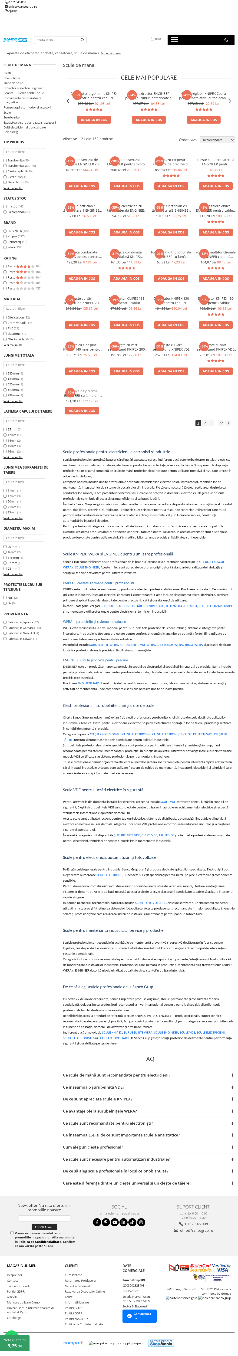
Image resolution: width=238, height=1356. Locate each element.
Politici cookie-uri (76, 1319)
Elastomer (15, 334)
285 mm (13, 373)
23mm (12, 512)
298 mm (13, 395)
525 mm (13, 384)
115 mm (13, 557)
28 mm (12, 568)
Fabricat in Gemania (21, 628)
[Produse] (175, 40)
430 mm (13, 379)
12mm (12, 435)
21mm (12, 507)
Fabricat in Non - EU (21, 633)
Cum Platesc (73, 1275)
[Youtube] (115, 1222)
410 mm (13, 390)
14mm (12, 440)
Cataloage (14, 1318)
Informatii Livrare (77, 1302)
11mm (12, 490)
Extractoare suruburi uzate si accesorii (29, 122)
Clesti (7, 73)
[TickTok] (132, 1222)
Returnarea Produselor (80, 1280)
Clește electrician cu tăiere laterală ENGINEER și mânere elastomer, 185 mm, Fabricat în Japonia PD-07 (126, 208)
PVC (10, 328)
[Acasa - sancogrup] (15, 40)
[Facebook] (97, 1222)
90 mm (12, 547)
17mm (12, 496)
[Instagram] (141, 1222)
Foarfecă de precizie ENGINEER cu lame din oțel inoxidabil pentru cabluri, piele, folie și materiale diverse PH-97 (81, 393)
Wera (11, 247)
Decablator (15, 182)
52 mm (12, 563)
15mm (12, 446)
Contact (12, 1280)
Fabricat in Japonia (20, 622)
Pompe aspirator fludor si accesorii (27, 107)
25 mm (12, 429)
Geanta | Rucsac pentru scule (23, 93)
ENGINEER (15, 231)
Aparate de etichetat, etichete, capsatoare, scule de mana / (53, 53)
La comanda (16, 212)
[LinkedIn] (123, 1222)
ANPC (69, 1297)
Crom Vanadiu (17, 323)
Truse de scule (13, 83)
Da (9, 603)
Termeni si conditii (19, 1286)
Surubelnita (16, 160)
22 (221, 423)
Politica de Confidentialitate (40, 1242)
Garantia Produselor (79, 1286)
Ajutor (12, 11)
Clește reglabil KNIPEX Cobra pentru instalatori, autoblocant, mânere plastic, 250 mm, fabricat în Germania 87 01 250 (203, 95)
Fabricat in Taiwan (20, 639)
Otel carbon (16, 317)
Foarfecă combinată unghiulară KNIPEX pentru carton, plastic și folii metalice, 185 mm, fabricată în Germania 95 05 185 (126, 254)
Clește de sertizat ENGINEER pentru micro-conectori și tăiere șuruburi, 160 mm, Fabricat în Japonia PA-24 (126, 162)
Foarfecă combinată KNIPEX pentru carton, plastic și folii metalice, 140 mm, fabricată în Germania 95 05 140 (82, 254)
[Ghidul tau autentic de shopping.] (73, 1343)
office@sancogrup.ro (22, 6)
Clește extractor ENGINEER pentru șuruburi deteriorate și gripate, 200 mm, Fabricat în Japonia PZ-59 (148, 95)
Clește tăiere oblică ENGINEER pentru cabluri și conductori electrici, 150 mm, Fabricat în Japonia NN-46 (215, 208)
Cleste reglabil (17, 171)
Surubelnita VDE (19, 166)
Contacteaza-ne (143, 1316)
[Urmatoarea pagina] (228, 423)
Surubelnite (11, 117)
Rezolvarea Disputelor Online (85, 1291)
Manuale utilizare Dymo (23, 1302)
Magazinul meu (21, 1265)
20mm (12, 501)
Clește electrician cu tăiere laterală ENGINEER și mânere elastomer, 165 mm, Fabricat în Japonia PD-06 (82, 208)
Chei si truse (11, 78)
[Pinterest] (106, 1222)
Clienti (71, 1265)
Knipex (12, 236)
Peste (12, 266)
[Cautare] (82, 40)
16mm (12, 451)
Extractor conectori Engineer (23, 88)
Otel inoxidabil (18, 339)
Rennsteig (14, 242)
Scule (7, 112)
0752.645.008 (17, 2)
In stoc (12, 206)
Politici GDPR (16, 1291)
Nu (10, 597)
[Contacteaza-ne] (226, 39)
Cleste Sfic (15, 177)
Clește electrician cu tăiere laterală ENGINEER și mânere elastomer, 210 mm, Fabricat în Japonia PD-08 (171, 208)
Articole (12, 1297)
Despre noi (14, 1275)
